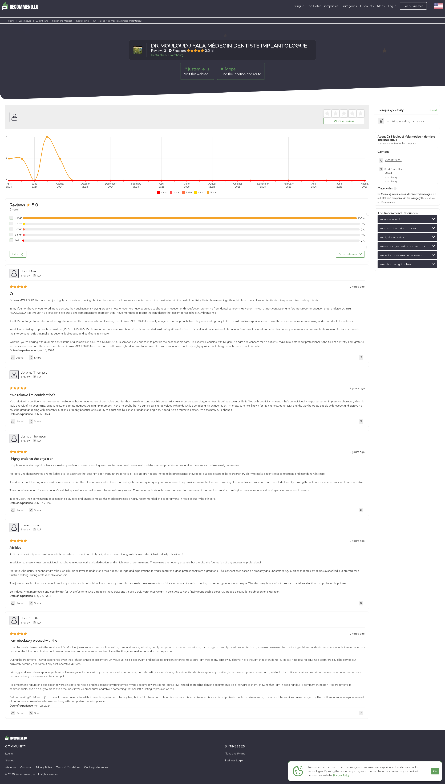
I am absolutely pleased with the (33, 640)
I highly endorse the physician (31, 458)
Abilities (15, 547)
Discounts (367, 5)
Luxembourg (25, 21)
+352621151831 (393, 160)
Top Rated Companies (322, 5)
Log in (392, 5)
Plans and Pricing (235, 753)
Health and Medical (62, 21)
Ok (435, 771)
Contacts (25, 767)
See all (433, 110)
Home (11, 21)
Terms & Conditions (68, 767)
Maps (381, 5)
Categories (349, 5)
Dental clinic (82, 21)
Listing (296, 5)
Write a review (344, 121)
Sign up (9, 760)
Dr (11, 293)
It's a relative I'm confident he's (32, 395)
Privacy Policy (341, 775)
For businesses (413, 5)
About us (10, 767)
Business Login (234, 760)
